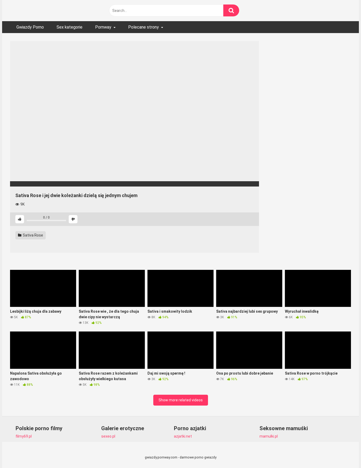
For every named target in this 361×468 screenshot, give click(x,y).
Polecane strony (143, 27)
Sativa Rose (32, 235)
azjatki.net (183, 436)
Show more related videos (181, 400)
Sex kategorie (69, 27)
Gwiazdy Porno (30, 27)
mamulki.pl (269, 436)
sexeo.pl (108, 436)
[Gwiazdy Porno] (49, 10)
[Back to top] (343, 452)
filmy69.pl (24, 436)
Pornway (103, 27)
